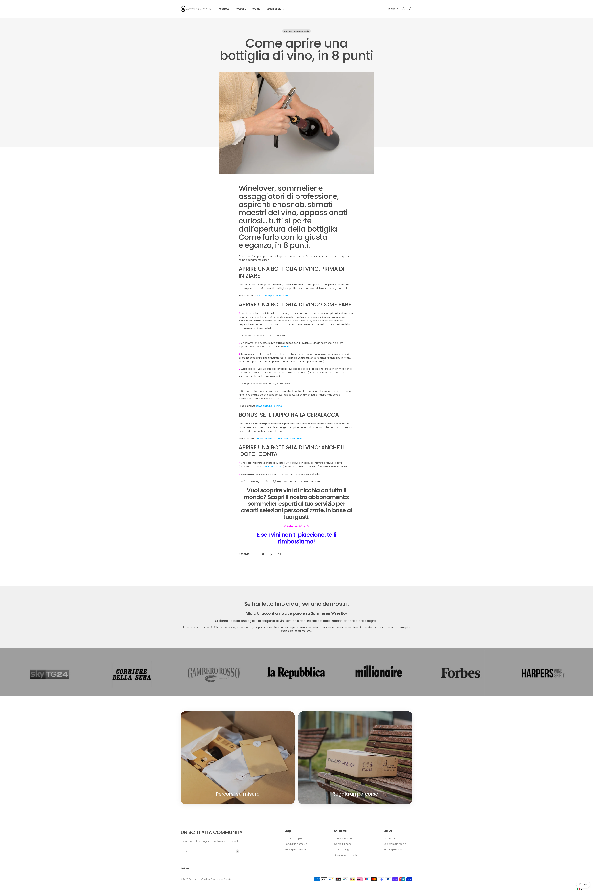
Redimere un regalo (395, 843)
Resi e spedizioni (393, 849)
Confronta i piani (294, 838)
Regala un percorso (296, 843)
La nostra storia (343, 838)
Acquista (224, 8)
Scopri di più (274, 8)
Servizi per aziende (295, 849)
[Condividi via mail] (279, 554)
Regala (256, 8)
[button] (585, 889)
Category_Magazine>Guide (296, 31)
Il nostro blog (341, 849)
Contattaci (390, 838)
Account (241, 8)
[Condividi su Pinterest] (271, 554)
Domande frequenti (345, 855)
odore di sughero (273, 466)
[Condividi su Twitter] (263, 554)
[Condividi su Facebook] (255, 554)
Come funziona (343, 843)
